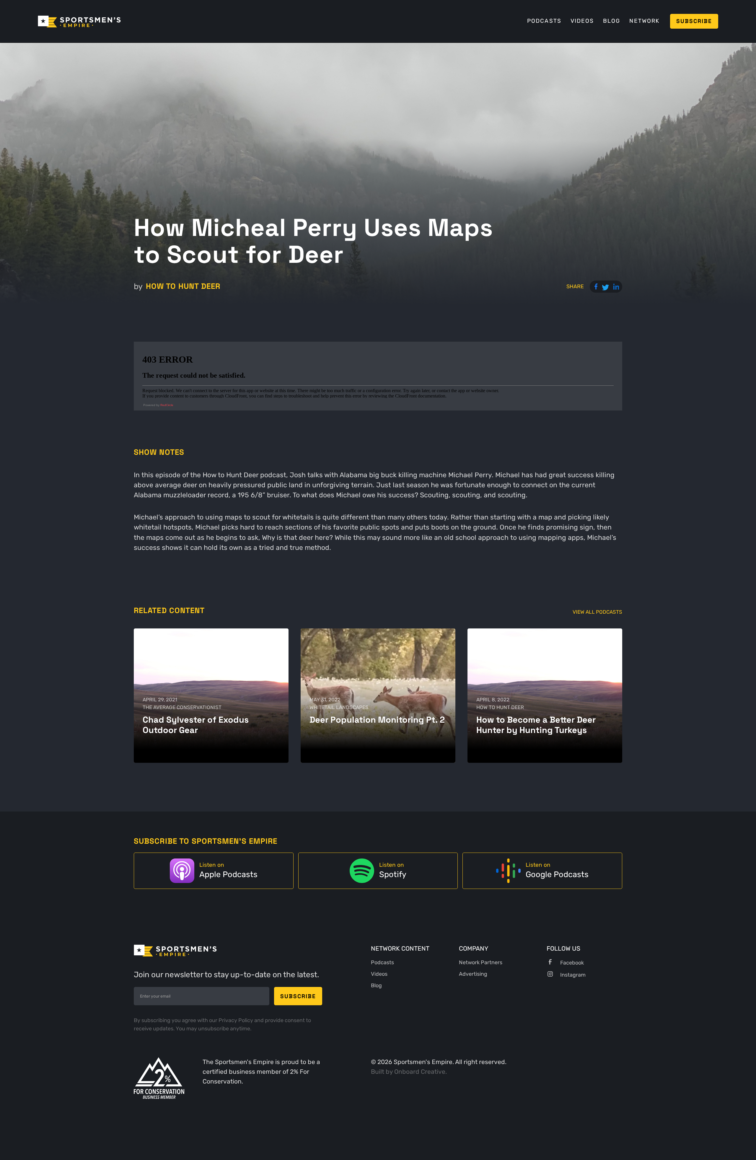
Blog (611, 21)
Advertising (473, 974)
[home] (79, 21)
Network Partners (480, 962)
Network (644, 21)
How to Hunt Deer (183, 286)
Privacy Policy (236, 1020)
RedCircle (166, 405)
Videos (582, 21)
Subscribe (694, 21)
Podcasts (544, 21)
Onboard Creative (419, 1071)
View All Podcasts (597, 612)
